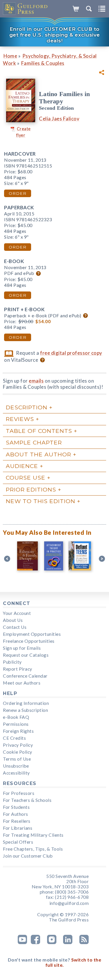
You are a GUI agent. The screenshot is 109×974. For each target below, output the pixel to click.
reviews (20, 418)
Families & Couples (43, 63)
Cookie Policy (17, 752)
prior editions (31, 489)
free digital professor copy (71, 353)
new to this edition (40, 501)
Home (10, 56)
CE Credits (14, 738)
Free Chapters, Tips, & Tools (33, 848)
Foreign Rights (18, 731)
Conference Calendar (25, 675)
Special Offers (18, 842)
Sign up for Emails (22, 648)
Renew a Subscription (25, 710)
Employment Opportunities (32, 634)
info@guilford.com (69, 903)
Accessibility (16, 772)
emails (36, 381)
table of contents (39, 430)
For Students (16, 807)
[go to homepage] (25, 8)
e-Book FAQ (16, 717)
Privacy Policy (18, 745)
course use (25, 477)
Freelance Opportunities (29, 641)
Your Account (17, 613)
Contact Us (14, 627)
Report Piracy (17, 668)
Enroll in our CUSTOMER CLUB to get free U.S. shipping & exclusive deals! (54, 35)
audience (22, 465)
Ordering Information (26, 703)
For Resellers (17, 821)
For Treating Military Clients (33, 835)
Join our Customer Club (28, 855)
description (26, 407)
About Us (13, 620)
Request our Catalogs (26, 655)
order (17, 193)
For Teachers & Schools (27, 800)
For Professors (18, 793)
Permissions (16, 724)
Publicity (12, 662)
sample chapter (34, 442)
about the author (38, 454)
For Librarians (17, 828)
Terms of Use (17, 758)
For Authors (15, 814)
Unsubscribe (16, 765)
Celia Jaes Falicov (59, 119)
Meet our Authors (21, 682)
